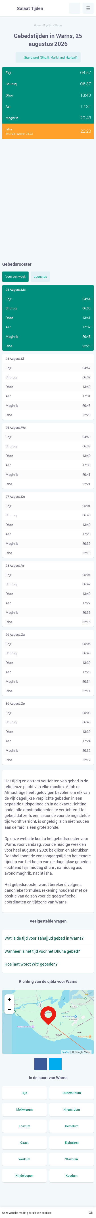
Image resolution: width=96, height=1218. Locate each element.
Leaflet (66, 1052)
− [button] (9, 1009)
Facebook (40, 1064)
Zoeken (74, 8)
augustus (40, 276)
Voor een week (15, 276)
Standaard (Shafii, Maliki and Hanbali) (50, 57)
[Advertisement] (48, 200)
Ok (91, 1212)
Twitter (55, 1064)
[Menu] (88, 8)
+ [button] (9, 999)
